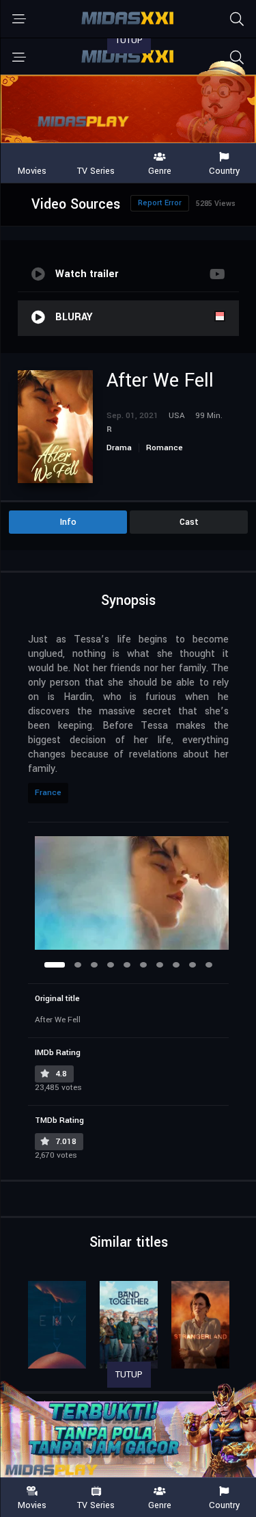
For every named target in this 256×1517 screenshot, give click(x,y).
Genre (159, 1504)
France (48, 793)
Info (68, 522)
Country (224, 1504)
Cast (189, 522)
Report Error (160, 203)
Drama (119, 447)
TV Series (96, 1504)
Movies (32, 1504)
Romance (164, 447)
